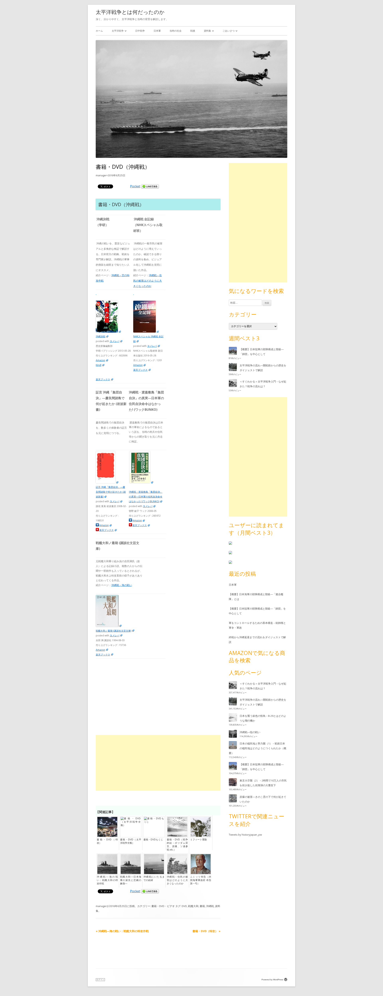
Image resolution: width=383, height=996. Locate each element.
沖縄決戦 (100, 336)
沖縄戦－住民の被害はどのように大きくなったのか (147, 280)
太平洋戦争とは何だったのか (130, 12)
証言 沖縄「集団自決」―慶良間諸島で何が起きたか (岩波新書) (111, 491)
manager (101, 175)
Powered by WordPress (272, 979)
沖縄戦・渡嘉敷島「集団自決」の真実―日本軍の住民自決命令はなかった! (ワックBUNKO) (145, 496)
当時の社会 (176, 30)
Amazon (100, 360)
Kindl (98, 365)
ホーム (99, 30)
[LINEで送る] (150, 186)
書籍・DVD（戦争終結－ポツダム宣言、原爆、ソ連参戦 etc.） (177, 844)
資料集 (207, 30)
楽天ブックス (103, 379)
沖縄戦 (210, 906)
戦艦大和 (193, 906)
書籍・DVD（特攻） (107, 841)
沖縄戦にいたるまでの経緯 (154, 878)
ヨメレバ (114, 341)
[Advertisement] (158, 763)
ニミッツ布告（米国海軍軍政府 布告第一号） (200, 880)
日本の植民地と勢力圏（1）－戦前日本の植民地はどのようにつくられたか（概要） (257, 748)
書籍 (202, 906)
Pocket (135, 186)
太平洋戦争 (118, 30)
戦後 (192, 30)
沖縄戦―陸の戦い (250, 732)
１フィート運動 (198, 839)
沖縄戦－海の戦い (121, 585)
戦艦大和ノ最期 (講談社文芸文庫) (113, 630)
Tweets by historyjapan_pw (245, 834)
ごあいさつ (229, 30)
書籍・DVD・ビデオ (163, 906)
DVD (184, 906)
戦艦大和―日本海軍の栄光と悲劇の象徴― (130, 880)
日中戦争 (140, 30)
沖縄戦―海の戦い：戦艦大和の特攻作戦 (107, 880)
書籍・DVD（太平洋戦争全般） (130, 841)
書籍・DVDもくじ (153, 839)
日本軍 (157, 30)
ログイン (100, 979)
